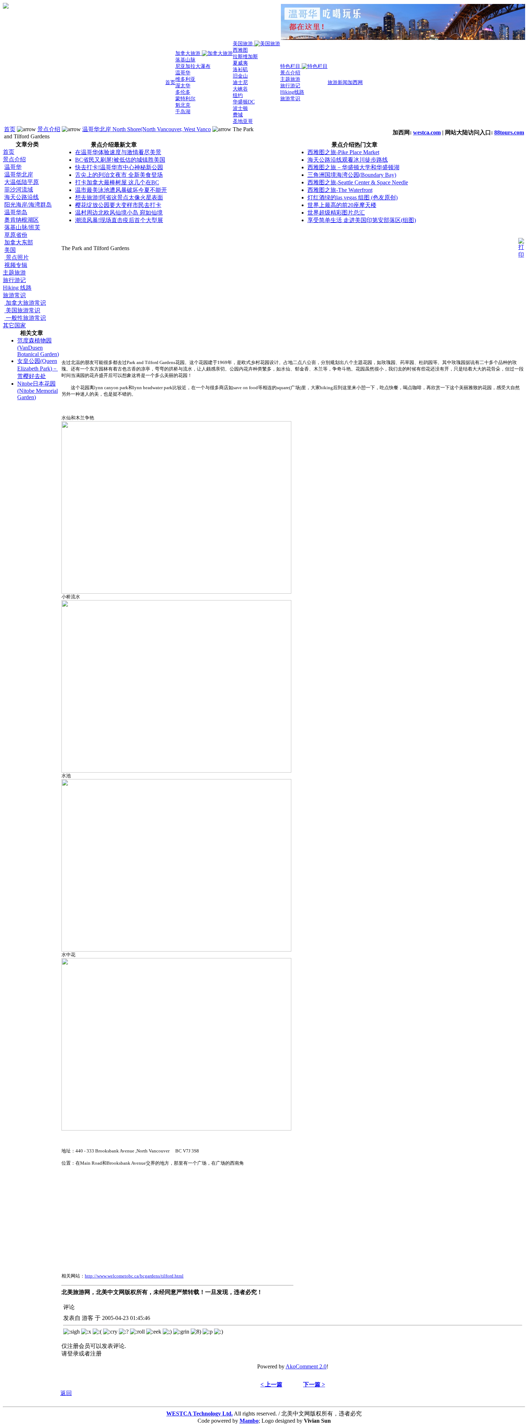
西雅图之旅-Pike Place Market (343, 152)
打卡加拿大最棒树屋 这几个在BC (117, 182)
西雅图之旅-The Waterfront (339, 190)
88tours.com (509, 132)
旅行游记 (14, 280)
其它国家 (14, 325)
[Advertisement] (31, 514)
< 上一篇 (271, 1384)
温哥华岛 (15, 212)
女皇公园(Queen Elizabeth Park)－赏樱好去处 (37, 368)
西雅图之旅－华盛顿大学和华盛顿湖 (353, 167)
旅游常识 (14, 295)
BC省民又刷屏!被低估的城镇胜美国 (120, 160)
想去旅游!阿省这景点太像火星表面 (119, 197)
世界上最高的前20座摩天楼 (341, 205)
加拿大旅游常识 (25, 303)
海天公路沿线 (21, 197)
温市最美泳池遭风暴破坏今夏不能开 (121, 190)
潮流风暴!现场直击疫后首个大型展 (119, 220)
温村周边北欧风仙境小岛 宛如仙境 (119, 213)
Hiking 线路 (17, 288)
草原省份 (15, 235)
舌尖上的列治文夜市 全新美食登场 (119, 175)
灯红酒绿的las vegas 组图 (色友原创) (352, 197)
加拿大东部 (18, 242)
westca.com (427, 132)
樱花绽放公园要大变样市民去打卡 (118, 205)
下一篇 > (314, 1384)
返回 (66, 1393)
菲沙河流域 (18, 190)
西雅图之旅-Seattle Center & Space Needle (357, 182)
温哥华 (13, 167)
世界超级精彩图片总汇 (336, 213)
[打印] (521, 246)
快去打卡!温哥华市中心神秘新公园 (119, 167)
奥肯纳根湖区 (21, 220)
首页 (9, 129)
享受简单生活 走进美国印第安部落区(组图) (361, 220)
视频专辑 (15, 265)
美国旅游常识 (22, 310)
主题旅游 (14, 273)
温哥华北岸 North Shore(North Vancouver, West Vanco (146, 129)
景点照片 (16, 257)
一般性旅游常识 (25, 318)
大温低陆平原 (21, 182)
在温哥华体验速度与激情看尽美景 (118, 152)
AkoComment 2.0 (306, 1366)
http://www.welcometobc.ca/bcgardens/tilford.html (134, 1276)
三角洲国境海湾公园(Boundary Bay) (351, 175)
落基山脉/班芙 (22, 227)
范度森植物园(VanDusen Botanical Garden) (38, 347)
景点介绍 (48, 129)
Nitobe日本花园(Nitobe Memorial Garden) (37, 390)
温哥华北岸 (18, 174)
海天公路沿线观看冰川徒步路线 (347, 160)
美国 (10, 250)
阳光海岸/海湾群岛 (28, 205)
